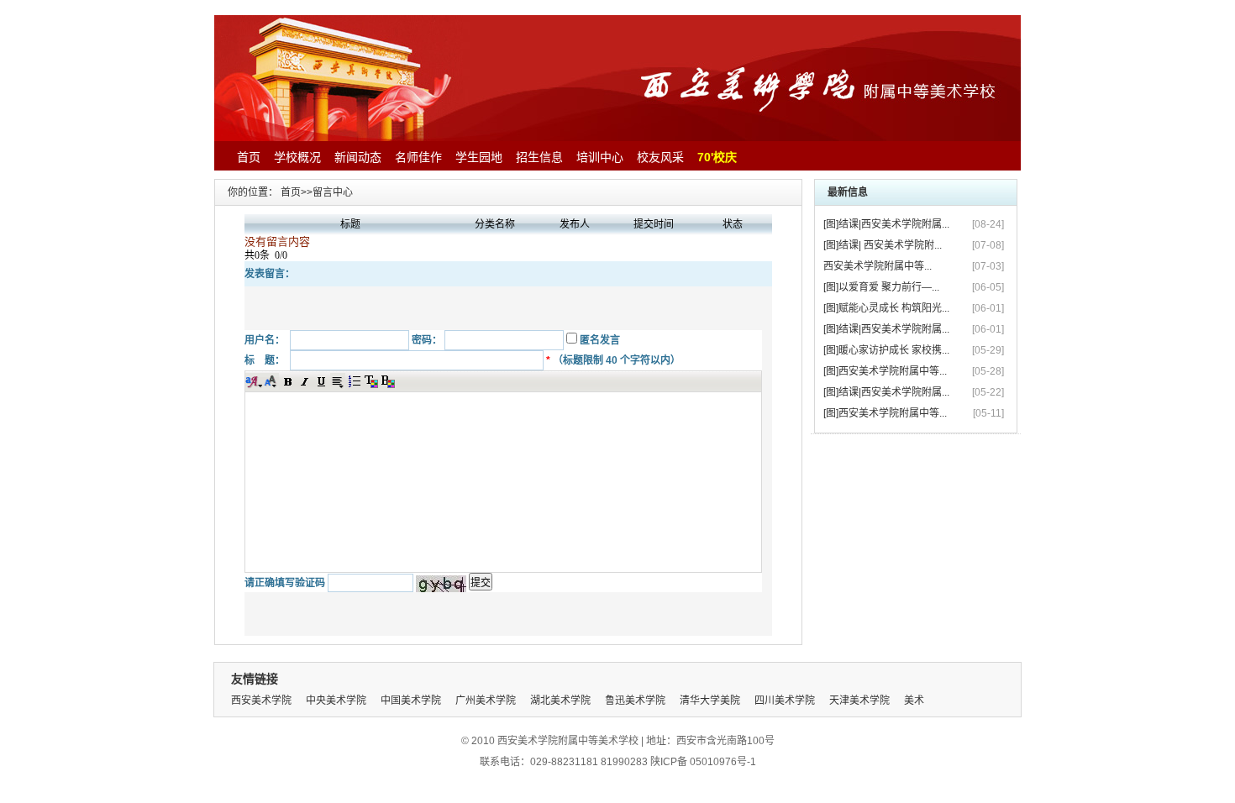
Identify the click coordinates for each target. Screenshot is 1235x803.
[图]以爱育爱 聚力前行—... (881, 287)
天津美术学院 (859, 700)
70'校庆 (717, 157)
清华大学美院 (710, 700)
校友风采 (660, 157)
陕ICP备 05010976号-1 (703, 762)
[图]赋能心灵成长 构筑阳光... (886, 308)
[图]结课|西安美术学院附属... (886, 224)
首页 (248, 157)
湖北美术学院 (560, 700)
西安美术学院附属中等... (877, 266)
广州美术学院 (485, 700)
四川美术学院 (784, 700)
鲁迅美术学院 (635, 700)
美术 (914, 700)
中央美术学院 (336, 700)
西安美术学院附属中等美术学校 (568, 741)
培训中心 (599, 157)
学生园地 (478, 157)
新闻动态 (357, 157)
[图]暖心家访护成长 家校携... (886, 350)
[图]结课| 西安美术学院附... (882, 245)
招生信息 (539, 157)
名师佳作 (418, 157)
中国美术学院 (411, 700)
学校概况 (297, 157)
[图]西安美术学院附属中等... (885, 371)
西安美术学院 (261, 700)
